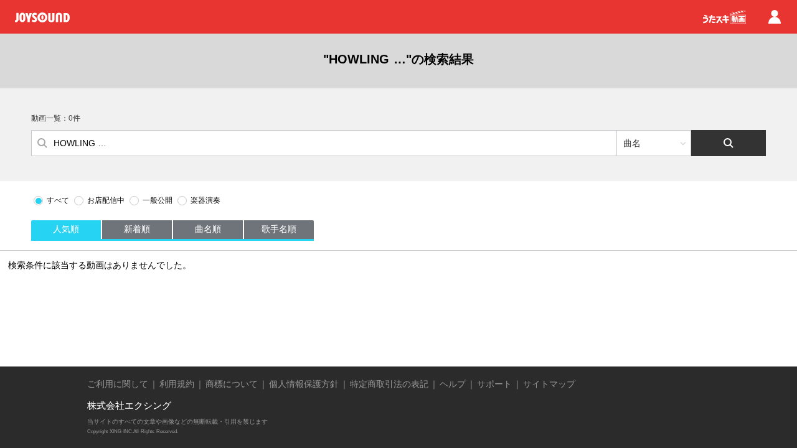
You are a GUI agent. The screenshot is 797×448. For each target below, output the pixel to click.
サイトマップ (549, 384)
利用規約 (176, 384)
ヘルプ (453, 384)
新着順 (137, 229)
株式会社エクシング (129, 405)
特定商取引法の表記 (389, 384)
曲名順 (208, 229)
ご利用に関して (117, 384)
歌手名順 (279, 229)
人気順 (66, 229)
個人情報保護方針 (304, 384)
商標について (231, 384)
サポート (494, 384)
